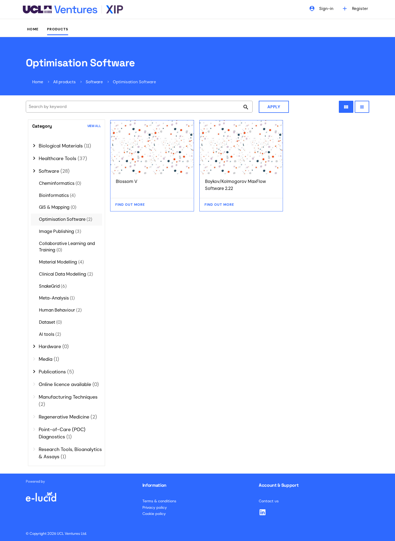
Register (355, 8)
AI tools (50, 334)
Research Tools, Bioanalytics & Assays (70, 453)
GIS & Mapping (57, 207)
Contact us (269, 501)
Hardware (54, 346)
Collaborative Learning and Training (67, 247)
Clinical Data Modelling (66, 274)
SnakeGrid (53, 286)
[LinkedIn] (262, 512)
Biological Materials (65, 146)
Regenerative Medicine (68, 417)
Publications (56, 372)
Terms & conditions (159, 501)
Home (32, 29)
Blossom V (126, 181)
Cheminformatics (60, 183)
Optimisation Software (65, 219)
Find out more (130, 204)
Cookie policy (154, 513)
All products (64, 82)
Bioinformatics (57, 195)
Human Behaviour (60, 310)
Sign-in (321, 8)
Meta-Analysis (57, 298)
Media (49, 359)
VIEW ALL (94, 126)
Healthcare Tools (63, 158)
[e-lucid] (41, 494)
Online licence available (69, 384)
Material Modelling (61, 262)
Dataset (50, 322)
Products (57, 29)
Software (94, 82)
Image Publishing (60, 231)
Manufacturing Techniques (68, 400)
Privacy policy (154, 507)
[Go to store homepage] (73, 9)
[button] (66, 126)
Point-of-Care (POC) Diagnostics (62, 433)
